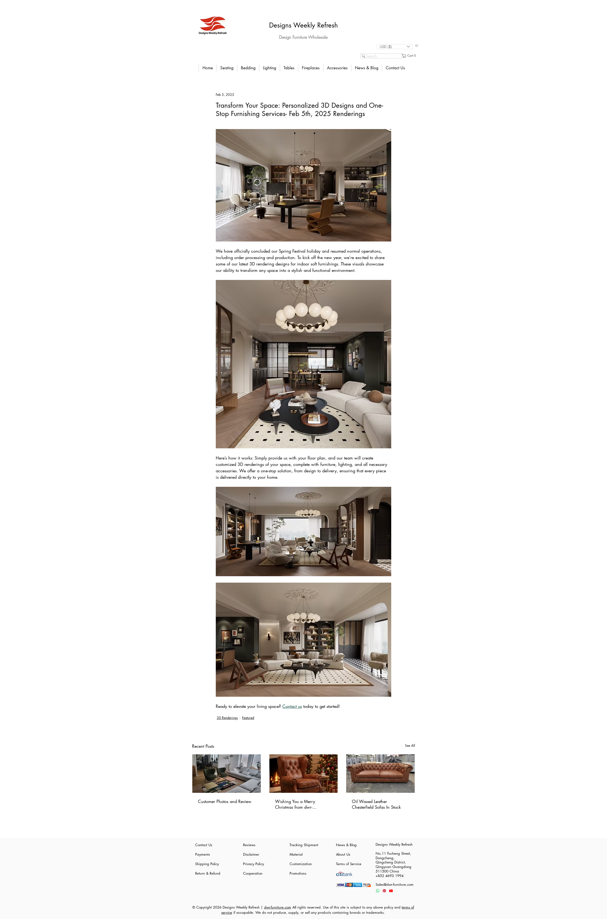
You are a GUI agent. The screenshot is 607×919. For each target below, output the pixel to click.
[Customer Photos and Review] (226, 773)
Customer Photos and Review (224, 801)
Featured (248, 717)
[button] (395, 46)
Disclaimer (251, 854)
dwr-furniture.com (277, 907)
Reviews (249, 845)
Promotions (298, 873)
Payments (202, 854)
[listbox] (395, 46)
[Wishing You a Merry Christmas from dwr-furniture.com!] (303, 773)
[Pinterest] (384, 891)
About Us (343, 854)
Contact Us (203, 845)
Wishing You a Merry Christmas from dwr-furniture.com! (295, 804)
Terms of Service (348, 864)
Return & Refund (207, 873)
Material (296, 854)
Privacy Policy (253, 864)
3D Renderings (227, 717)
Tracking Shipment (303, 845)
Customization (301, 864)
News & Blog (346, 845)
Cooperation (252, 873)
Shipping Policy (207, 864)
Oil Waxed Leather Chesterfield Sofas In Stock (376, 804)
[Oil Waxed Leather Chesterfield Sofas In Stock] (380, 773)
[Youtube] (391, 891)
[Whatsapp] (378, 891)
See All (410, 745)
